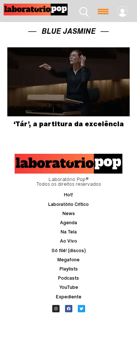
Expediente (68, 296)
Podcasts (68, 278)
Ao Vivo (68, 241)
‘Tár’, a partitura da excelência (69, 123)
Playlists (69, 268)
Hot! (68, 194)
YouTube (68, 287)
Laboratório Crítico (68, 204)
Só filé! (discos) (69, 250)
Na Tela (69, 231)
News (68, 213)
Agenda (68, 222)
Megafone (68, 259)
